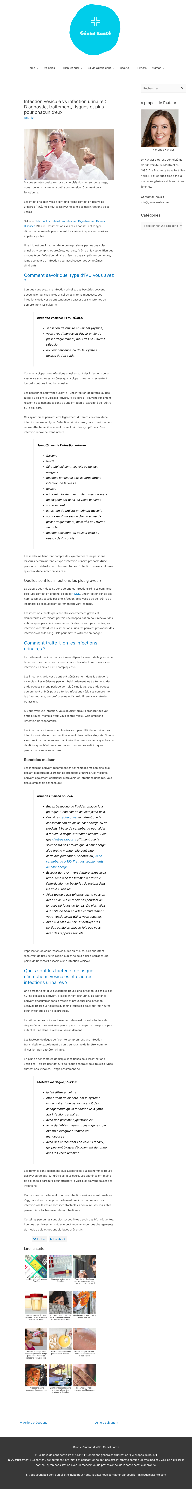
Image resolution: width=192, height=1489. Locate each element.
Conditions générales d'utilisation (107, 1454)
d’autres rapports (64, 839)
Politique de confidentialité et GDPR (60, 1454)
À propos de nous (143, 1454)
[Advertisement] (163, 293)
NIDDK (75, 593)
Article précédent (33, 1422)
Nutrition (29, 117)
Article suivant (106, 1422)
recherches (69, 817)
